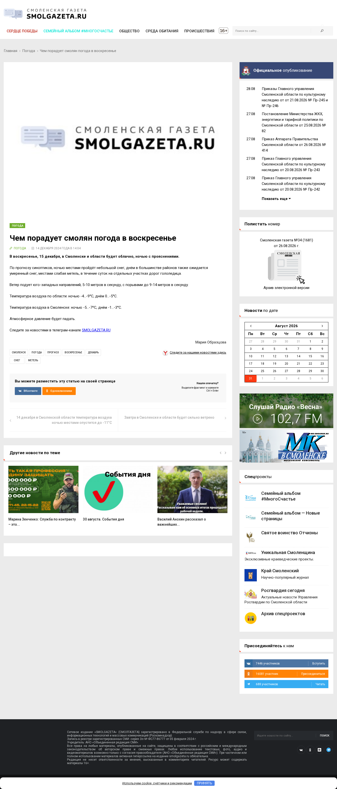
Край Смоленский (280, 570)
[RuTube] (319, 750)
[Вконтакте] (301, 750)
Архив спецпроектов (283, 613)
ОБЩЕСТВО (129, 31)
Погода (28, 51)
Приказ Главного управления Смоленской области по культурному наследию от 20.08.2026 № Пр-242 (293, 184)
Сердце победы (22, 31)
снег (17, 360)
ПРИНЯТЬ (204, 783)
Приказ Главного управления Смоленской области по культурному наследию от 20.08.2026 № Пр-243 (293, 164)
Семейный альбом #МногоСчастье (78, 31)
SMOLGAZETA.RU (96, 330)
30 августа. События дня (103, 519)
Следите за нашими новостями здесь (198, 352)
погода (37, 352)
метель (33, 360)
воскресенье (73, 352)
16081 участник (290, 674)
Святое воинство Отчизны (289, 532)
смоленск (19, 352)
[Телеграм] (328, 750)
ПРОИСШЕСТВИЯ (199, 31)
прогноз (53, 352)
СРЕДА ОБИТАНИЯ (162, 31)
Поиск (324, 735)
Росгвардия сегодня (283, 590)
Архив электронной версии (286, 288)
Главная (10, 51)
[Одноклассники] (310, 750)
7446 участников (290, 663)
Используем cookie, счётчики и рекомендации (157, 783)
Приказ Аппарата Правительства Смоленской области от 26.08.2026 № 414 (294, 145)
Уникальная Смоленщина (288, 552)
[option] (43, 499)
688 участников (290, 684)
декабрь (93, 352)
